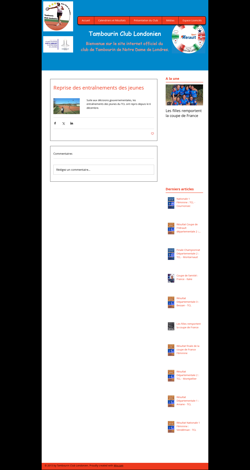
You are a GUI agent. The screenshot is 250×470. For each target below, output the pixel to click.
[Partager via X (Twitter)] (63, 123)
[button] (188, 36)
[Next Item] (197, 95)
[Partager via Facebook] (55, 123)
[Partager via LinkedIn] (71, 123)
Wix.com (118, 465)
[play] (199, 50)
